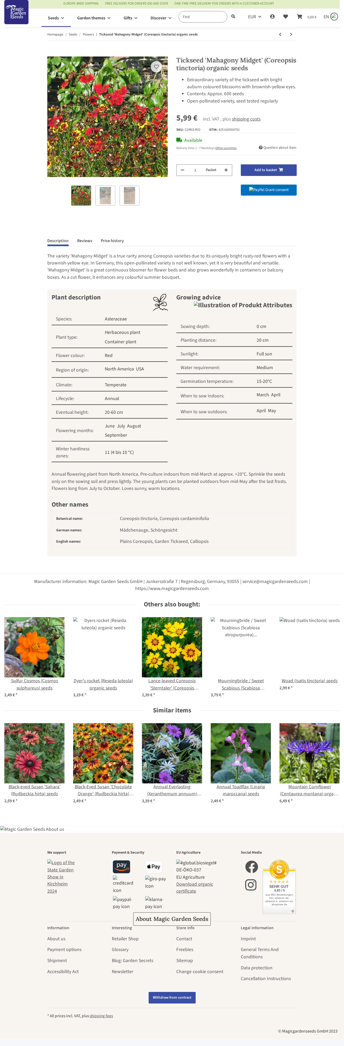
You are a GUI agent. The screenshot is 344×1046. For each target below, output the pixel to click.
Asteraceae (116, 319)
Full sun (264, 354)
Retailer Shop (125, 938)
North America (119, 369)
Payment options (64, 949)
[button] (272, 17)
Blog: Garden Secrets (132, 960)
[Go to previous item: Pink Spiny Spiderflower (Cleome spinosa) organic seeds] (280, 35)
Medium (265, 367)
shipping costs (246, 119)
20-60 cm (114, 412)
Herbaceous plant (122, 332)
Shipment (57, 960)
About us (56, 938)
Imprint (248, 938)
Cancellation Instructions (266, 978)
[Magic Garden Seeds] (16, 18)
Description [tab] (58, 241)
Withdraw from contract (172, 997)
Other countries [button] (225, 148)
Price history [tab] (112, 241)
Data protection (257, 967)
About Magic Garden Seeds (172, 919)
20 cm (263, 340)
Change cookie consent (199, 971)
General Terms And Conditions (260, 953)
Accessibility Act (63, 971)
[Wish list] (285, 17)
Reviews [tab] (84, 241)
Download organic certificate (194, 888)
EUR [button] (252, 16)
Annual (112, 398)
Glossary (120, 949)
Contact (184, 938)
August (134, 426)
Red (109, 355)
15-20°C (264, 381)
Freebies (184, 949)
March (263, 394)
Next (331, 657)
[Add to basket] (51, 53)
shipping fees (101, 1016)
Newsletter (122, 971)
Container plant (120, 341)
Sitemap (184, 960)
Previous (13, 657)
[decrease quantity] (182, 170)
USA (140, 369)
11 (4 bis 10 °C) (119, 452)
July (121, 426)
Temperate (116, 384)
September (116, 435)
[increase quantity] (226, 170)
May (272, 410)
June (110, 426)
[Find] (233, 17)
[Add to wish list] (156, 67)
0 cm (261, 326)
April (275, 394)
